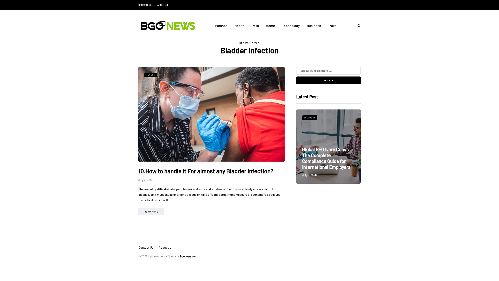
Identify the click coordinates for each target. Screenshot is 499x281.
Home (270, 25)
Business (314, 25)
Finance (221, 25)
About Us (162, 5)
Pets (255, 25)
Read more (151, 211)
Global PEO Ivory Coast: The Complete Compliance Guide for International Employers (326, 158)
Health (239, 25)
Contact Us (144, 5)
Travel (332, 25)
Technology (291, 25)
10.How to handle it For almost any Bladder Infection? (205, 170)
